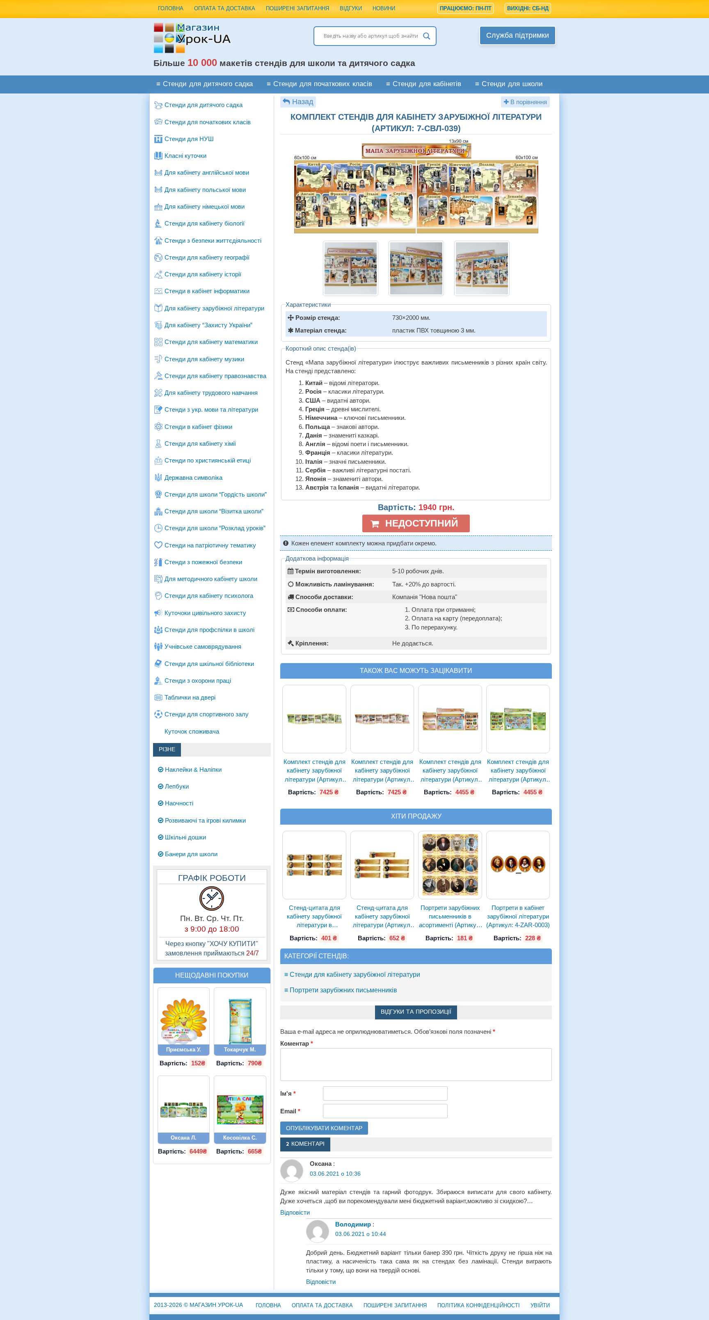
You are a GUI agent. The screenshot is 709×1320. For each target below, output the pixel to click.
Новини (384, 8)
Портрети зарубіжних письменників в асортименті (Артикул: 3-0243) (450, 917)
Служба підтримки (517, 35)
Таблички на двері (190, 697)
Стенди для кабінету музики (204, 359)
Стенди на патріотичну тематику (210, 545)
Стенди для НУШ (189, 138)
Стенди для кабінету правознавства (215, 375)
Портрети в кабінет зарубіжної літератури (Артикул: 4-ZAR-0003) (518, 916)
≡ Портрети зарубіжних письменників (340, 990)
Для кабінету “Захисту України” (208, 324)
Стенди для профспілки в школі (209, 629)
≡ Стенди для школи (509, 84)
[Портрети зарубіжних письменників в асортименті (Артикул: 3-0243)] (450, 865)
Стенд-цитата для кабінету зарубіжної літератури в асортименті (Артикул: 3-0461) (314, 917)
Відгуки (351, 8)
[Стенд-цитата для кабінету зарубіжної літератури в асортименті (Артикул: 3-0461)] (314, 865)
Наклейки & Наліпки (192, 769)
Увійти (540, 1305)
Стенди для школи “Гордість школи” (216, 494)
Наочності (178, 803)
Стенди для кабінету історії (203, 274)
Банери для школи (190, 853)
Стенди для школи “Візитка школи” (214, 511)
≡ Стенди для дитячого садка (204, 84)
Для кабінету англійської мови (207, 172)
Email (290, 1111)
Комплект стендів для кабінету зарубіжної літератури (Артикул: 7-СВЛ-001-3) (314, 771)
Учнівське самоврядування (203, 646)
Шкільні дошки (184, 837)
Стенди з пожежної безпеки (203, 562)
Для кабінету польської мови (205, 189)
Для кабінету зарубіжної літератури (214, 308)
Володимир (353, 1224)
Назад (302, 102)
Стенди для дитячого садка (203, 104)
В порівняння (528, 101)
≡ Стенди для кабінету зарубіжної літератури (352, 974)
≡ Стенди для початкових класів (319, 84)
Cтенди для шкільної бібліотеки (209, 663)
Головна (170, 8)
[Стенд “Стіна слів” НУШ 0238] (240, 1110)
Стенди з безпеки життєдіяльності (213, 240)
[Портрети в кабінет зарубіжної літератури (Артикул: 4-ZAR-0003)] (518, 864)
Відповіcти (295, 1212)
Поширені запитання (297, 8)
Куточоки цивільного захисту (205, 612)
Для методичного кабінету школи (211, 578)
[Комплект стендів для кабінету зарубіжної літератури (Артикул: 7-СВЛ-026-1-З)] (518, 719)
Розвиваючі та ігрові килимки (204, 820)
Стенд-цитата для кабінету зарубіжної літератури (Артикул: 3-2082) (382, 917)
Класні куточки (185, 155)
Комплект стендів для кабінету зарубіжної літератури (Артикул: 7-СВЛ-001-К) (382, 771)
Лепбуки (176, 786)
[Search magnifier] (426, 36)
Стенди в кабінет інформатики (207, 290)
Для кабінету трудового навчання (211, 392)
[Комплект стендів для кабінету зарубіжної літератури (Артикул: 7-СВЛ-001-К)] (382, 719)
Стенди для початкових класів (208, 122)
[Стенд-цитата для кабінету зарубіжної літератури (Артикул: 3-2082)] (382, 865)
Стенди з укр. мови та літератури (211, 409)
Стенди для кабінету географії (207, 257)
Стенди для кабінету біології (205, 223)
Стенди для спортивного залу (207, 714)
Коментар (296, 1043)
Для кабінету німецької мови (205, 206)
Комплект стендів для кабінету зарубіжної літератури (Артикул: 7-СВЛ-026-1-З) (518, 771)
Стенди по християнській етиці (208, 460)
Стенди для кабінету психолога (209, 595)
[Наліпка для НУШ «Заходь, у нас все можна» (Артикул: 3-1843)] (184, 1022)
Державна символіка (193, 477)
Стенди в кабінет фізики (198, 426)
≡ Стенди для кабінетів (423, 84)
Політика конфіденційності (478, 1305)
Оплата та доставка (224, 8)
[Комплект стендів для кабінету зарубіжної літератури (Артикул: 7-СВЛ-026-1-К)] (450, 719)
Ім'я (288, 1093)
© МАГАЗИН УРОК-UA (198, 1305)
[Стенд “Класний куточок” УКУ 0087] (240, 1022)
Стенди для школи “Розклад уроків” (215, 527)
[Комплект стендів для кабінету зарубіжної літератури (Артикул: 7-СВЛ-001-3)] (314, 719)
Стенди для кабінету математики (211, 341)
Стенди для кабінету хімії (200, 443)
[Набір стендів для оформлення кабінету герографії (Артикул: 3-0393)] (184, 1110)
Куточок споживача (192, 731)
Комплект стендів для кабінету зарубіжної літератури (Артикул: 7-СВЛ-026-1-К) (450, 771)
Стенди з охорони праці (198, 680)
